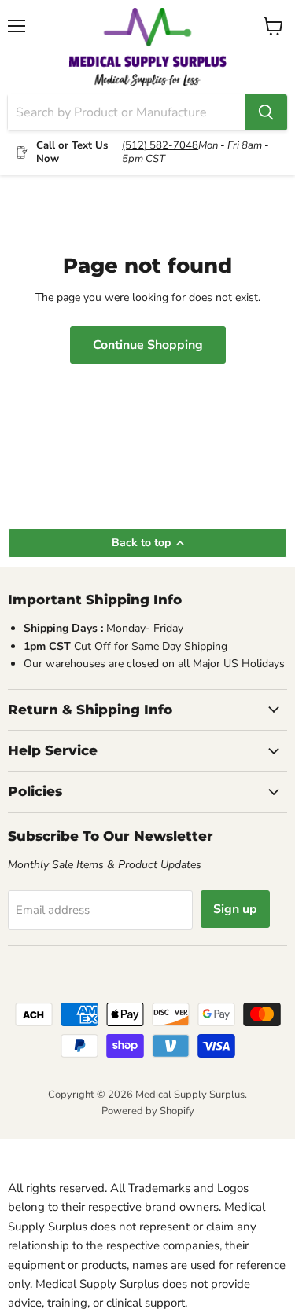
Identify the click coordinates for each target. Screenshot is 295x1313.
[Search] (266, 112)
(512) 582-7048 (160, 145)
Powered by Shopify (147, 1111)
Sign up (235, 909)
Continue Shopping (148, 345)
